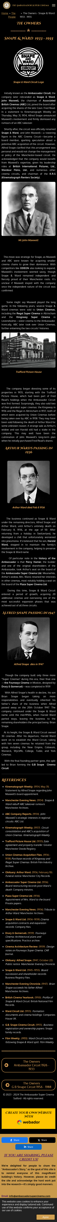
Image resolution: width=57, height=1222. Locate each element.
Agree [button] (46, 1217)
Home (5, 13)
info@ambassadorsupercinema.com (29, 1196)
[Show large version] (28, 62)
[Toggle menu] (53, 5)
